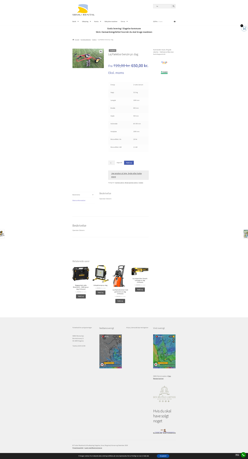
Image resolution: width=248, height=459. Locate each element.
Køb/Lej (129, 163)
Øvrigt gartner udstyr (131, 183)
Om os (123, 21)
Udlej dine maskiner (110, 21)
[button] (100, 51)
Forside (77, 40)
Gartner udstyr (119, 183)
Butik (74, 21)
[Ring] (243, 455)
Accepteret (163, 456)
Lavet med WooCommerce (93, 448)
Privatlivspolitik (77, 448)
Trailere (94, 40)
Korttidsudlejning (86, 40)
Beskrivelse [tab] (76, 195)
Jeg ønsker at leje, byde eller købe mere (126, 175)
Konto (96, 21)
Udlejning (85, 21)
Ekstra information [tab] (78, 200)
